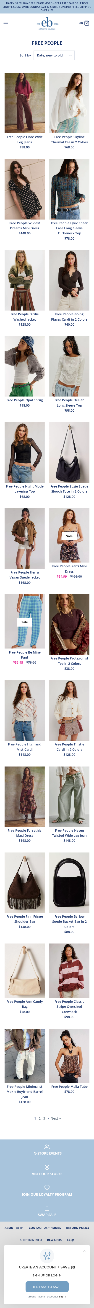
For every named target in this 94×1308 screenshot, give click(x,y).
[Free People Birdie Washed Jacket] (25, 280)
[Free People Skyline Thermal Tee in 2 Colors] (69, 103)
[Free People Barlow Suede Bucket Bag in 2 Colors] (69, 882)
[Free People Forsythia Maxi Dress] (25, 797)
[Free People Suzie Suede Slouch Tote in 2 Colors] (69, 452)
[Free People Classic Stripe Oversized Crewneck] (69, 970)
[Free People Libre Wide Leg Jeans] (25, 103)
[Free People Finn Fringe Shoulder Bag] (25, 882)
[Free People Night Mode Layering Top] (25, 452)
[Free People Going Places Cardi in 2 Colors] (69, 280)
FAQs (70, 1240)
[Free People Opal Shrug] (25, 366)
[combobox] (54, 55)
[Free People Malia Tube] (69, 1056)
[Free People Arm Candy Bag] (25, 970)
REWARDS (54, 1240)
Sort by (25, 55)
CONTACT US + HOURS (45, 1228)
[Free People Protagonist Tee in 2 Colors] (69, 624)
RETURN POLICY (77, 1228)
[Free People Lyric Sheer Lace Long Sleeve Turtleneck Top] (69, 189)
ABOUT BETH (14, 1228)
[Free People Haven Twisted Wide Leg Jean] (69, 797)
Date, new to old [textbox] (50, 55)
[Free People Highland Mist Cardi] (25, 710)
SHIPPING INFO (31, 1240)
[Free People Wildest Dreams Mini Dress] (25, 189)
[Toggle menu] (5, 23)
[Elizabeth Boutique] (47, 23)
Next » (56, 1118)
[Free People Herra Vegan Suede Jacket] (25, 538)
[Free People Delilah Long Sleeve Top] (69, 366)
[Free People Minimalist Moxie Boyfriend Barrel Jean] (25, 1056)
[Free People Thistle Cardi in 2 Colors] (69, 710)
